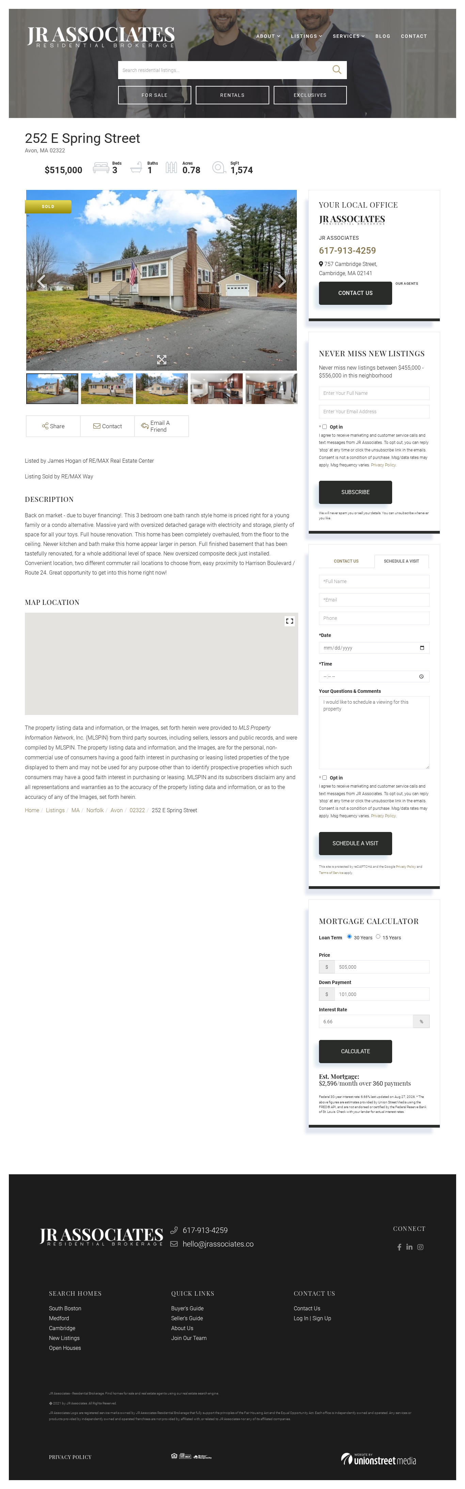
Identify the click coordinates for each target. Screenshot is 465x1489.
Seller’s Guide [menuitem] (187, 1318)
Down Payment (335, 982)
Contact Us (355, 293)
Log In (301, 1318)
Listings (55, 810)
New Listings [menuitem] (64, 1338)
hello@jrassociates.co (218, 1244)
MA (75, 810)
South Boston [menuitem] (65, 1308)
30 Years (363, 937)
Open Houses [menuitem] (65, 1348)
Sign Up (321, 1318)
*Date (325, 635)
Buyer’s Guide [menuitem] (187, 1308)
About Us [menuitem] (182, 1328)
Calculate (355, 1051)
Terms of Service (331, 873)
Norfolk (95, 810)
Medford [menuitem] (59, 1318)
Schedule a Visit (401, 561)
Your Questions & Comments (350, 691)
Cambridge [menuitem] (62, 1328)
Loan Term (330, 937)
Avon (117, 810)
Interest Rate (333, 1009)
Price (324, 955)
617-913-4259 (347, 250)
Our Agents (407, 283)
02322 (137, 810)
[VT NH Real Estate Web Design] (378, 1459)
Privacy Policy (383, 465)
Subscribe (355, 492)
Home (32, 810)
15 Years (392, 937)
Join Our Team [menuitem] (189, 1338)
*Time (325, 664)
